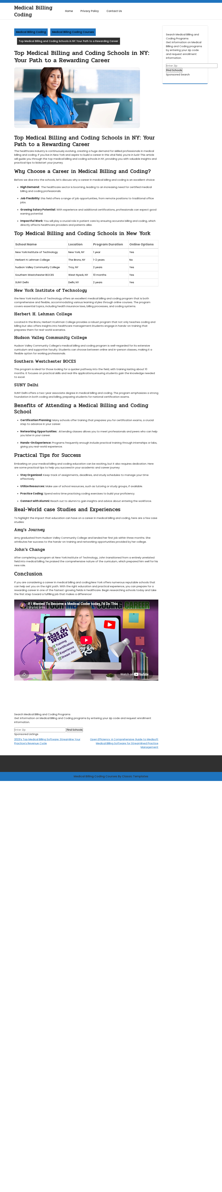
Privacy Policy (89, 11)
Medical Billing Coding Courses (73, 32)
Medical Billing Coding (33, 11)
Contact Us (114, 11)
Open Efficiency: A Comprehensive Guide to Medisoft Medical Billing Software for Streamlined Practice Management (124, 743)
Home (69, 11)
